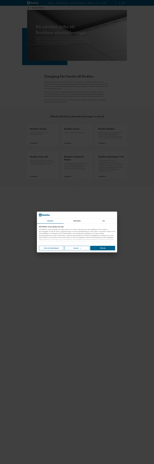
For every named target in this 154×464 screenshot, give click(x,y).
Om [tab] (104, 221)
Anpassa (76, 248)
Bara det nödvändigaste (51, 248)
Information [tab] (77, 221)
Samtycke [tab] (50, 221)
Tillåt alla (102, 248)
